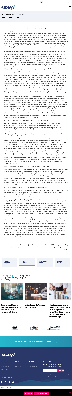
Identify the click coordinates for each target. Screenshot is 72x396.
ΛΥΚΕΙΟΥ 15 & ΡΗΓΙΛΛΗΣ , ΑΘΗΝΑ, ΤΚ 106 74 (22, 2)
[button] (41, 2)
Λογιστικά (52, 303)
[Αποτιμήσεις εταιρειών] (67, 262)
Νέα (2, 303)
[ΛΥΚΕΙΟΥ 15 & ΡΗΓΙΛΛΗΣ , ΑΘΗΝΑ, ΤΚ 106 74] (12, 3)
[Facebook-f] (1, 382)
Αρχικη (3, 14)
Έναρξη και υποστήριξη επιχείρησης (7, 262)
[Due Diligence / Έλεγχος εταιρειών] (49, 262)
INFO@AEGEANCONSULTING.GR (53, 2)
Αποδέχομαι (28, 393)
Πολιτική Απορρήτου (6, 387)
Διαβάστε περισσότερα (41, 393)
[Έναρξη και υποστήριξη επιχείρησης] (14, 262)
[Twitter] (9, 382)
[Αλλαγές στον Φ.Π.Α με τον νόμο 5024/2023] (36, 291)
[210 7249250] (2, 2)
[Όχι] (70, 392)
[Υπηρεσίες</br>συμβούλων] (32, 262)
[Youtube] (13, 382)
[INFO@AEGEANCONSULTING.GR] (45, 3)
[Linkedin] (5, 382)
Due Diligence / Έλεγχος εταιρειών (43, 262)
